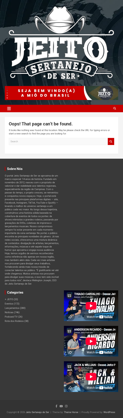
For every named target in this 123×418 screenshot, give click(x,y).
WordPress (109, 412)
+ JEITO (9, 299)
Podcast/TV (11, 316)
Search (111, 141)
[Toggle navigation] (9, 108)
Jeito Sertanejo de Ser (37, 412)
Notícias (9, 312)
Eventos (9, 303)
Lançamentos (12, 308)
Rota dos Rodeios (14, 321)
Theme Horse (71, 412)
